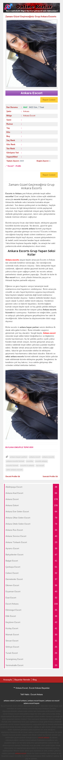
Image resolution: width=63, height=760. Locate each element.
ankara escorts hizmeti (15, 461)
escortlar (29, 461)
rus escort (40, 465)
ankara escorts (48, 457)
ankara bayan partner (18, 457)
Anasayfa (7, 679)
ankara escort (34, 457)
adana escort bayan (31, 703)
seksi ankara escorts (14, 470)
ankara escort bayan (36, 701)
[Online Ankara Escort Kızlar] (31, 12)
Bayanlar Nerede (22, 679)
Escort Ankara (37, 694)
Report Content (49, 100)
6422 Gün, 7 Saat (33, 107)
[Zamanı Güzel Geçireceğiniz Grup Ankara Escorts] (31, 53)
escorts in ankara (27, 465)
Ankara (26, 111)
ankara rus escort (52, 701)
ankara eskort (9, 701)
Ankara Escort (29, 116)
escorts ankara (41, 461)
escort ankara (21, 701)
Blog (35, 679)
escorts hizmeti (12, 465)
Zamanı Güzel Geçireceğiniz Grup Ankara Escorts (30, 16)
